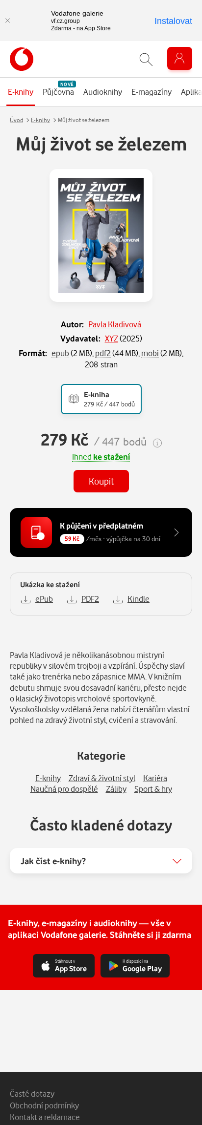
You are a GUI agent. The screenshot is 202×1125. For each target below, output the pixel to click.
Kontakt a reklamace (45, 1117)
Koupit (101, 481)
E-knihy (40, 120)
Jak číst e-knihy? (53, 860)
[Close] (7, 20)
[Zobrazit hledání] (146, 59)
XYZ (111, 338)
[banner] (21, 59)
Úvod (16, 120)
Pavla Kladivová (114, 324)
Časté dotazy (32, 1093)
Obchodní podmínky (44, 1105)
